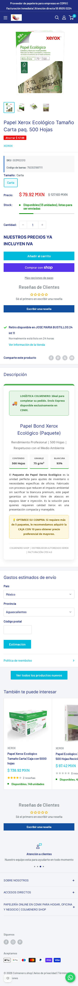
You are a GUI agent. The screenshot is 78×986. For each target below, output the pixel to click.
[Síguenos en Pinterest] (19, 942)
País (6, 586)
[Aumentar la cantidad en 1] (42, 225)
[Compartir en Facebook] (51, 358)
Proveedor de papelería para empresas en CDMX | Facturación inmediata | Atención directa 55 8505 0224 (39, 6)
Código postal (13, 621)
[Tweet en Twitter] (64, 358)
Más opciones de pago (39, 277)
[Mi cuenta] (64, 18)
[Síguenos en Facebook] (6, 942)
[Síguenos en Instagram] (13, 942)
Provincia (10, 603)
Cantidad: (10, 224)
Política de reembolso (18, 660)
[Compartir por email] (71, 358)
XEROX (8, 145)
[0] (71, 17)
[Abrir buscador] (57, 18)
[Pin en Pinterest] (58, 358)
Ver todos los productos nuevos (39, 675)
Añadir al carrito (39, 256)
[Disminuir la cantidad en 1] (23, 225)
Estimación (17, 644)
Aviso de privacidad (45, 973)
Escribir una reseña (39, 308)
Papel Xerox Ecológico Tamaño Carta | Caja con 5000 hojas (27, 758)
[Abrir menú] (5, 17)
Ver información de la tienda (27, 344)
